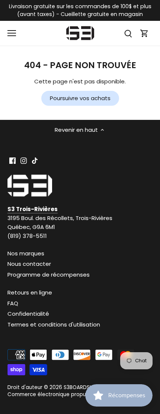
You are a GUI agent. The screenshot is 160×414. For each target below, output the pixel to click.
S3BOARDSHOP (82, 387)
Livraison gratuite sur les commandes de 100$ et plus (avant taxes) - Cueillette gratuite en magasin (80, 10)
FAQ (12, 303)
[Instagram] (23, 160)
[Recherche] (128, 33)
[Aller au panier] (144, 33)
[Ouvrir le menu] (11, 33)
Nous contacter (29, 264)
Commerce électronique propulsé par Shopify (65, 394)
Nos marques (25, 253)
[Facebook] (12, 160)
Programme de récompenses (48, 274)
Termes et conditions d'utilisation (53, 324)
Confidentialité (28, 314)
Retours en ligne (29, 292)
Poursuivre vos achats (80, 98)
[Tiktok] (35, 160)
